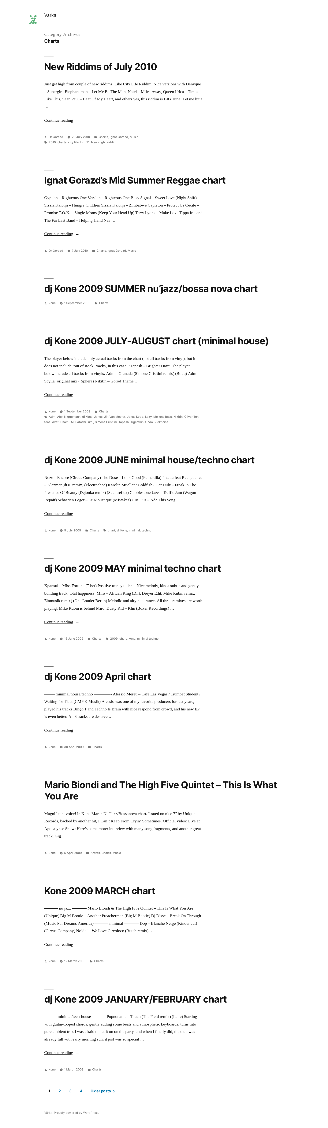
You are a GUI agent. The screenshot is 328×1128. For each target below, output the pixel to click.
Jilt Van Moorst (114, 417)
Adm (52, 417)
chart (111, 530)
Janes (98, 417)
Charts (103, 137)
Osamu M (67, 422)
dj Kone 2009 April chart (97, 676)
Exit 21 (84, 142)
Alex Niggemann (68, 417)
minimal (134, 530)
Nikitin (178, 417)
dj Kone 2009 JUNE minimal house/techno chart (149, 460)
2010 (52, 142)
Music (134, 137)
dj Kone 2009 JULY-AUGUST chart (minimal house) (156, 341)
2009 (114, 638)
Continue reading (61, 120)
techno (146, 530)
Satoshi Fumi (84, 422)
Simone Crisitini (106, 422)
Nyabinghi (98, 142)
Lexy (148, 417)
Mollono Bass (162, 417)
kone (52, 303)
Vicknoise (161, 422)
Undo (149, 422)
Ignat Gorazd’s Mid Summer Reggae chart (135, 180)
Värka (50, 15)
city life (73, 142)
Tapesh (123, 422)
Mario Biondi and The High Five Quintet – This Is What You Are (160, 790)
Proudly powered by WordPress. (76, 1113)
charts (62, 142)
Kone (132, 638)
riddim (111, 142)
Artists (95, 853)
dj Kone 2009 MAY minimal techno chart (132, 568)
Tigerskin (137, 422)
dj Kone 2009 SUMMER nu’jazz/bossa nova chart (151, 288)
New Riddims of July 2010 (100, 66)
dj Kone (87, 417)
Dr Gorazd (56, 137)
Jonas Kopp (135, 417)
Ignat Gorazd (119, 137)
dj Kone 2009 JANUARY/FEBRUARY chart (135, 999)
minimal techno (147, 638)
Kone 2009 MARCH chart (99, 890)
